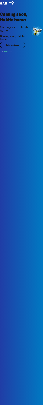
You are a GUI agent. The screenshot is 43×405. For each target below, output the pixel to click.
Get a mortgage (12, 45)
